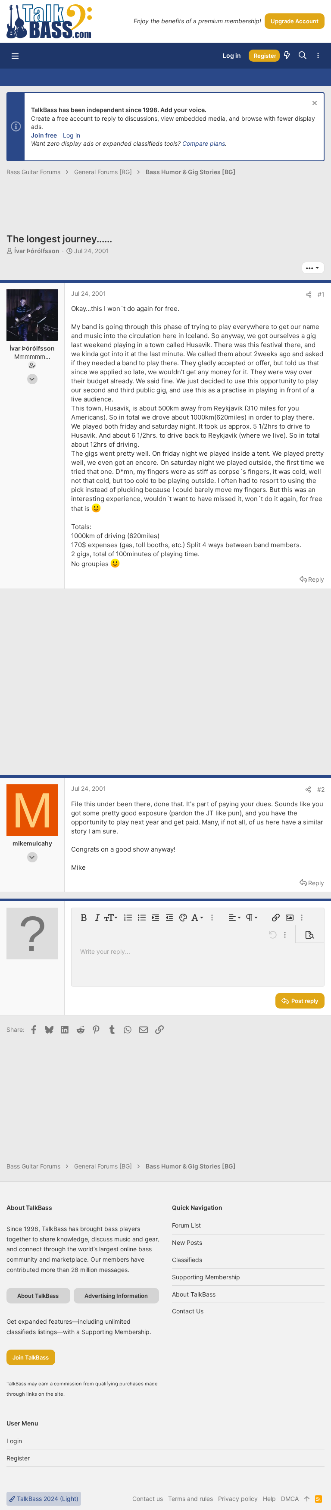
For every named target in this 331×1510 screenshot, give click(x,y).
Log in (71, 135)
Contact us (187, 1311)
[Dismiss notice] (313, 104)
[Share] (309, 294)
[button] (15, 55)
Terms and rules (190, 1498)
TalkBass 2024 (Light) (46, 1498)
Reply (316, 579)
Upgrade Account (295, 21)
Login (14, 1440)
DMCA (290, 1498)
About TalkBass (193, 1294)
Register (18, 1458)
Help (269, 1498)
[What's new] (287, 56)
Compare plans (203, 143)
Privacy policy (238, 1498)
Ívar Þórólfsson (36, 250)
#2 (321, 789)
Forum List (186, 1225)
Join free (44, 135)
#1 (321, 294)
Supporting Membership (206, 1277)
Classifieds (187, 1259)
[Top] (306, 1499)
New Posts (187, 1242)
